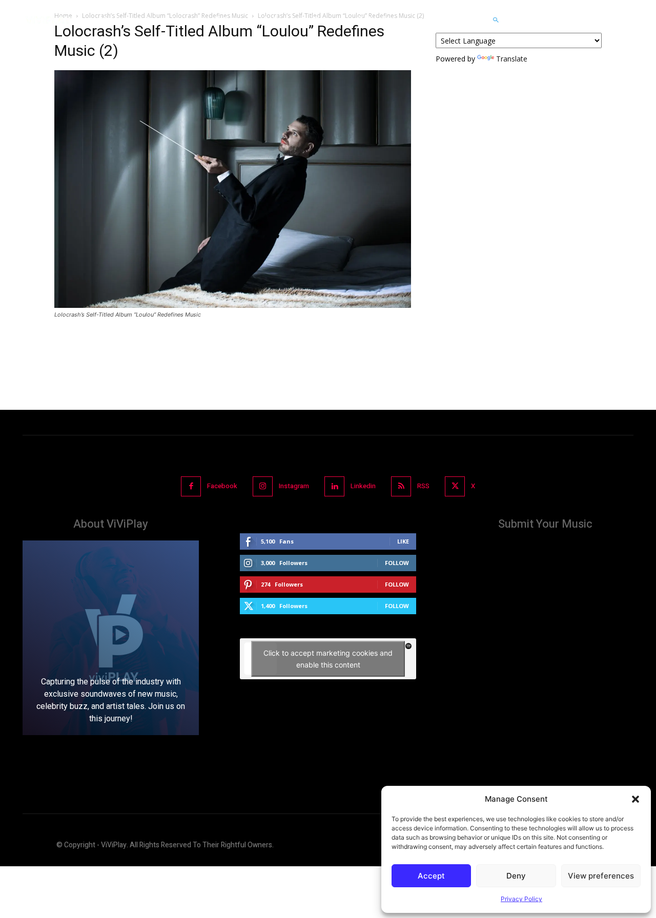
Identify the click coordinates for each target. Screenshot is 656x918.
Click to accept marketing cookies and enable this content (328, 659)
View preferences (601, 876)
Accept (431, 876)
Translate (511, 59)
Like (403, 541)
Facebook (222, 486)
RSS (423, 486)
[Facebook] (191, 486)
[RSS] (401, 486)
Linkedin (363, 486)
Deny (516, 876)
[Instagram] (263, 486)
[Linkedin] (334, 486)
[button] (635, 799)
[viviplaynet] (48, 20)
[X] (455, 486)
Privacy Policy (521, 899)
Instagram (294, 486)
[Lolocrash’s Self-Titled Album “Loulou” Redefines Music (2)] (232, 305)
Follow (397, 563)
